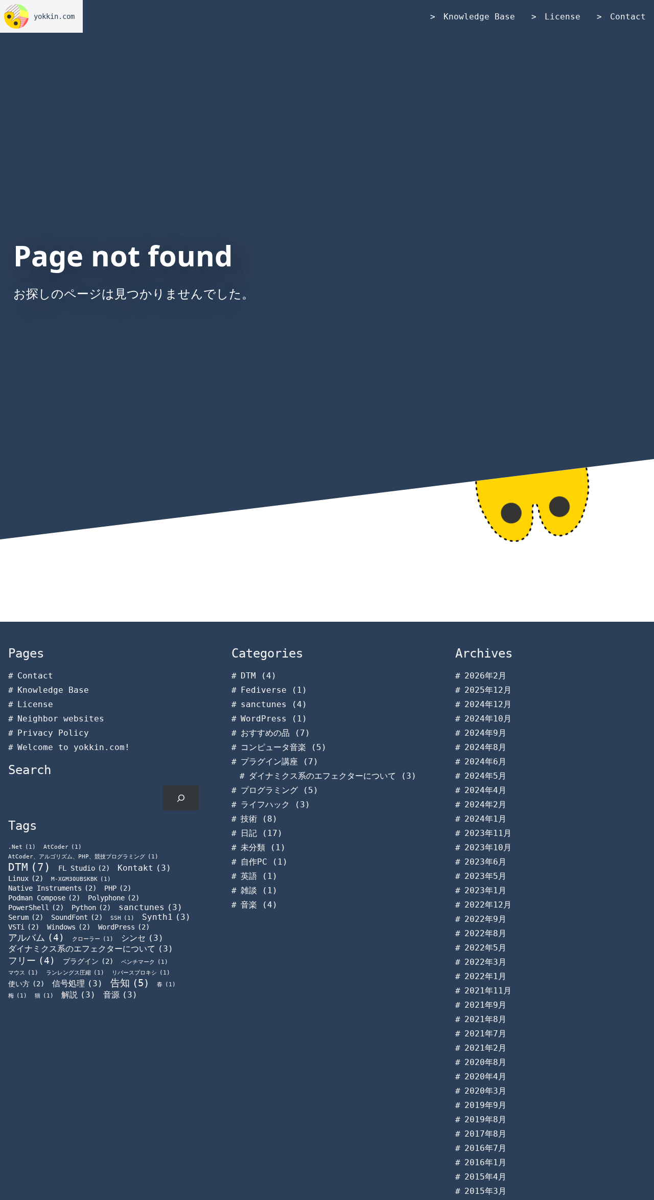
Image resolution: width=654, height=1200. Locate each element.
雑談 (249, 890)
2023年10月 (487, 847)
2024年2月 (485, 804)
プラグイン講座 (269, 761)
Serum (25, 917)
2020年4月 (485, 1076)
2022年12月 (487, 905)
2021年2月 (485, 1048)
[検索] (181, 797)
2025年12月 (487, 690)
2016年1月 (485, 1162)
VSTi (23, 927)
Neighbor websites (60, 718)
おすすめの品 (265, 733)
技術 (249, 819)
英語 (249, 876)
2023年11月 (487, 833)
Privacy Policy (53, 733)
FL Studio (84, 868)
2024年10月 (487, 718)
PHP (117, 888)
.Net (22, 847)
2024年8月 (485, 747)
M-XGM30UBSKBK (81, 879)
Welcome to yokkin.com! (73, 747)
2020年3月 (485, 1091)
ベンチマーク (144, 962)
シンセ (142, 938)
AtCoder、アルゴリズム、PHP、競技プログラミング (83, 856)
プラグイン (88, 961)
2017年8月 (485, 1134)
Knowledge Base (479, 16)
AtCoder (62, 847)
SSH (122, 918)
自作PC (254, 862)
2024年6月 (485, 761)
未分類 (253, 847)
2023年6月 (485, 862)
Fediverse (264, 690)
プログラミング (269, 790)
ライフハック (265, 804)
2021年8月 (485, 1019)
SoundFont (77, 917)
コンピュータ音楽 (273, 747)
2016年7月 (485, 1148)
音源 (120, 995)
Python (91, 907)
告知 (129, 983)
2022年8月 (485, 933)
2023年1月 (485, 890)
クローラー (92, 939)
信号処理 (77, 983)
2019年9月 (485, 1105)
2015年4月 (485, 1177)
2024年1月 (485, 819)
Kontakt (144, 868)
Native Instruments (52, 888)
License (562, 16)
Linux (25, 878)
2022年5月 (485, 948)
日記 (249, 833)
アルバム (36, 938)
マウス (23, 972)
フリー (31, 961)
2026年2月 (485, 676)
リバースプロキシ (141, 972)
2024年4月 (485, 790)
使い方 (26, 984)
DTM (29, 867)
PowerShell (36, 907)
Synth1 (166, 917)
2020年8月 (485, 1062)
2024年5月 (485, 776)
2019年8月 (485, 1119)
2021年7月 (485, 1033)
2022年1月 (485, 976)
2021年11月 (487, 990)
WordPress (124, 927)
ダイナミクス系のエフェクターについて (90, 949)
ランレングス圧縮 (75, 972)
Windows (68, 927)
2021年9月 (485, 1005)
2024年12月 (487, 704)
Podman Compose (44, 898)
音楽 (249, 905)
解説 (78, 995)
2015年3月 (485, 1191)
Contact (628, 16)
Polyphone (113, 898)
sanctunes (150, 907)
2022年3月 (485, 962)
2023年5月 (485, 876)
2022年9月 (485, 919)
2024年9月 (485, 733)
